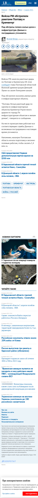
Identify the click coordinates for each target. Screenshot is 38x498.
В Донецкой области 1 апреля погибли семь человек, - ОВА (18, 174)
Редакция (5, 417)
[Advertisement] (19, 213)
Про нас (4, 410)
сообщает (6, 84)
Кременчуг (18, 183)
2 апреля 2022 (28, 10)
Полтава (6, 183)
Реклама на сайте (8, 412)
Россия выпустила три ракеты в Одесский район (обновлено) (16, 349)
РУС (30, 3)
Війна (20, 10)
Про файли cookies (8, 494)
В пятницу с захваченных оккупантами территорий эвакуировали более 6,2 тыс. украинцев (19, 328)
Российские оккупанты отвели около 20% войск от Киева (19, 339)
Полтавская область (12, 188)
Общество (12, 10)
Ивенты (4, 415)
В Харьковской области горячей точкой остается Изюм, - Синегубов (19, 165)
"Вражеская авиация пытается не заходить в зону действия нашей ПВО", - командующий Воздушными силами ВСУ (18, 372)
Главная (4, 10)
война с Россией (10, 192)
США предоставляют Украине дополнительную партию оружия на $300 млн (17, 156)
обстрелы (30, 183)
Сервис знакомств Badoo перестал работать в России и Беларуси (16, 316)
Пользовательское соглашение (13, 422)
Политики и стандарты (10, 419)
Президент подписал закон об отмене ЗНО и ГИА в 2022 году (18, 359)
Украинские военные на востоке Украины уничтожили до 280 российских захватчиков (17, 399)
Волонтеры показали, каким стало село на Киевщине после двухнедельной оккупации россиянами (18, 386)
